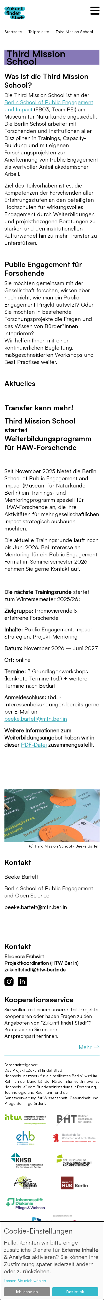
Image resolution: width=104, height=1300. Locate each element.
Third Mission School (74, 31)
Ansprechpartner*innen (30, 1036)
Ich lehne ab (27, 1291)
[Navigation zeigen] (95, 11)
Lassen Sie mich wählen (25, 1280)
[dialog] (52, 1260)
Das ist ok (75, 1291)
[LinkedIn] (22, 981)
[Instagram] (9, 981)
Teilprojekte (39, 31)
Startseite (13, 31)
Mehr (85, 1047)
